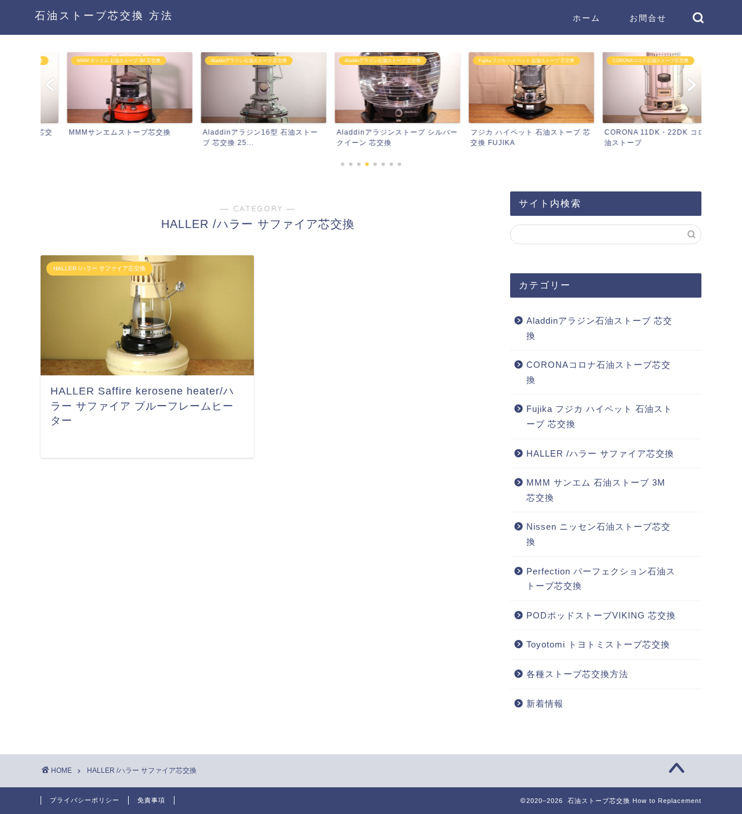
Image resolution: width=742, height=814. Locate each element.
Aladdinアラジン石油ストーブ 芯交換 (599, 328)
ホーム (587, 18)
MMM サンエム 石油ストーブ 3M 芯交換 (595, 489)
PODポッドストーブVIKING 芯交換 (601, 615)
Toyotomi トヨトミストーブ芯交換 (598, 644)
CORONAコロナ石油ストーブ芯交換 (598, 372)
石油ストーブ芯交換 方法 (104, 15)
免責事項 (151, 800)
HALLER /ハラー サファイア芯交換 (600, 453)
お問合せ (648, 18)
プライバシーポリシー (84, 800)
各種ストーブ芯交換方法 (577, 674)
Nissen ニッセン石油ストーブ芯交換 (598, 534)
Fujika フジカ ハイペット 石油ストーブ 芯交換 (599, 416)
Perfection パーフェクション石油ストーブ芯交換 (600, 578)
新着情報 (544, 703)
